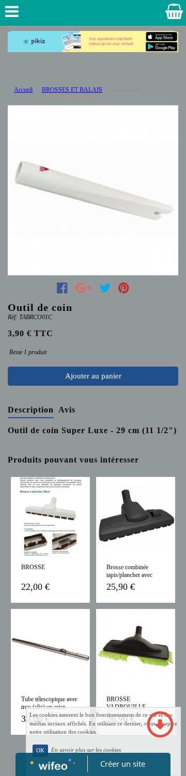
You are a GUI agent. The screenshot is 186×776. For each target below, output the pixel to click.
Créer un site (122, 763)
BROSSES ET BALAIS (72, 89)
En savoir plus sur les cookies (86, 750)
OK (40, 750)
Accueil (23, 89)
